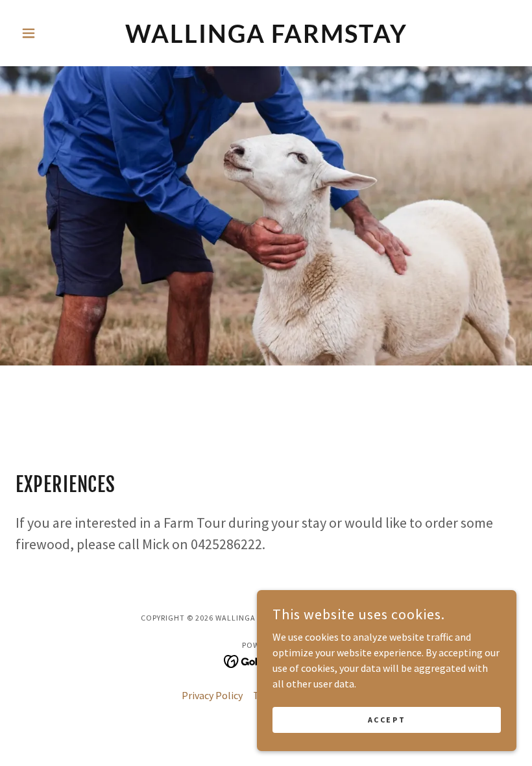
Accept (386, 719)
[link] (266, 38)
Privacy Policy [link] (212, 695)
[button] (53, 33)
